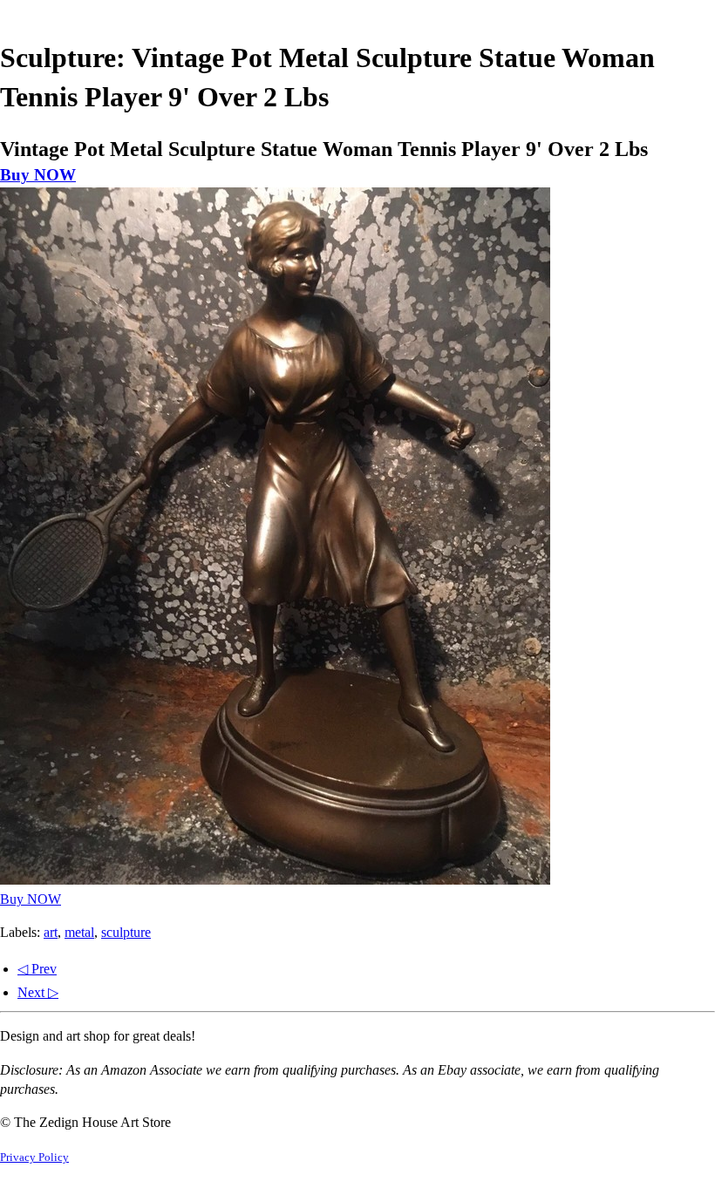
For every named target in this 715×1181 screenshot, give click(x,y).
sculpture (126, 932)
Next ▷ (37, 992)
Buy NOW (38, 175)
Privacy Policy (34, 1157)
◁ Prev (37, 968)
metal (79, 932)
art (51, 932)
